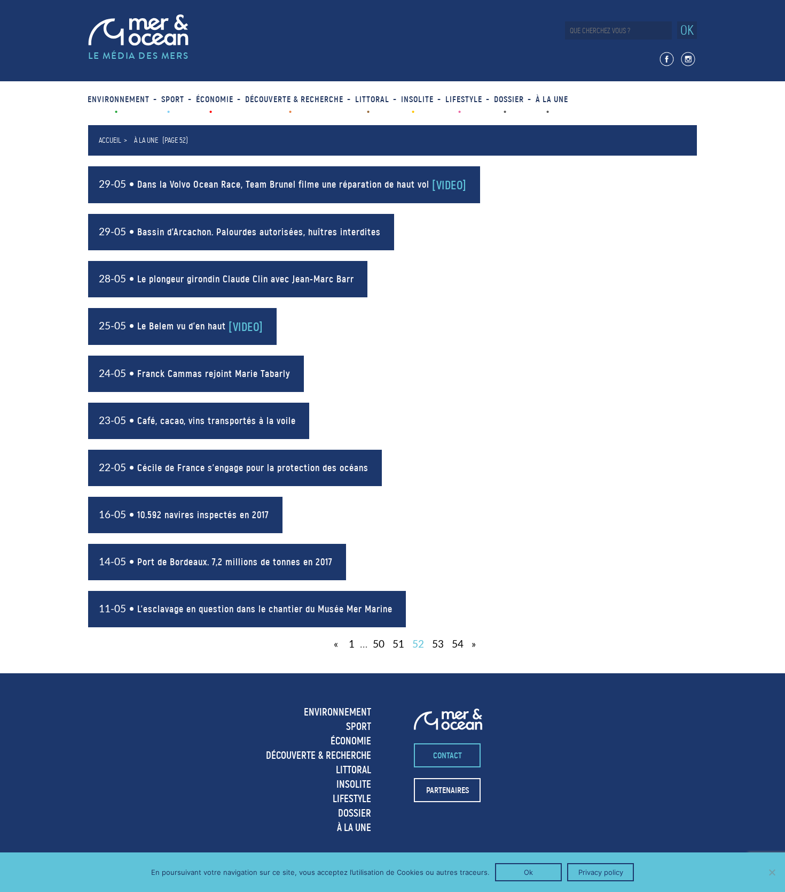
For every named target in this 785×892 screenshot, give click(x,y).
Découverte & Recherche (294, 99)
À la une (552, 99)
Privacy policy (600, 872)
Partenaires (447, 790)
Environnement (119, 99)
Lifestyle (463, 99)
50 (378, 645)
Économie (214, 99)
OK (687, 30)
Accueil (110, 140)
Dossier (509, 99)
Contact (447, 755)
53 (438, 645)
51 (398, 645)
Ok (528, 872)
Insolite (417, 99)
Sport (172, 99)
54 (458, 645)
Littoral (372, 99)
